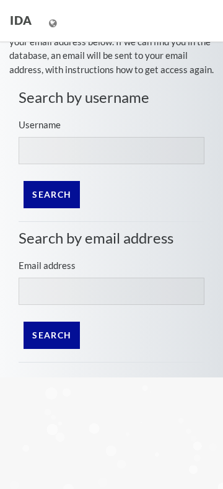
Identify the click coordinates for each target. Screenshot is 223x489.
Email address (47, 265)
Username (40, 124)
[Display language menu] (54, 21)
